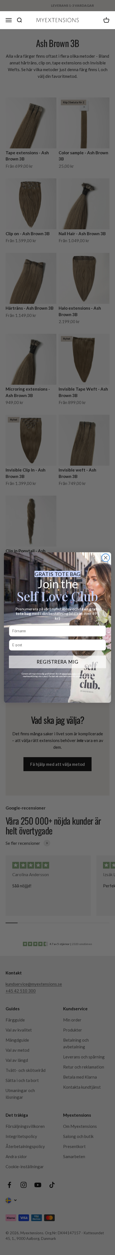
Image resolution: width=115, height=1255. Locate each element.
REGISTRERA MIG (57, 662)
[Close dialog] (106, 558)
